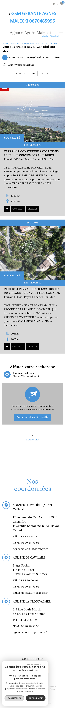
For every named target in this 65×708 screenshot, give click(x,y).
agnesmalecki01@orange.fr (30, 593)
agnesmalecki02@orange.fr (30, 549)
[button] (18, 64)
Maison (16, 376)
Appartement (32, 376)
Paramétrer (14, 698)
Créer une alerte (32, 417)
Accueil (5, 43)
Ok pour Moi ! (35, 698)
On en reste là (34, 664)
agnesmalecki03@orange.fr (30, 632)
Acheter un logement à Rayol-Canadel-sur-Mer (30, 43)
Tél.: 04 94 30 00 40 (26, 580)
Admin (52, 689)
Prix (43, 73)
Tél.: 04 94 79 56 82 (25, 620)
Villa (23, 376)
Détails (32, 208)
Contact (18, 208)
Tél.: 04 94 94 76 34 (25, 536)
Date (33, 73)
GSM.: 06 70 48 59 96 (26, 586)
